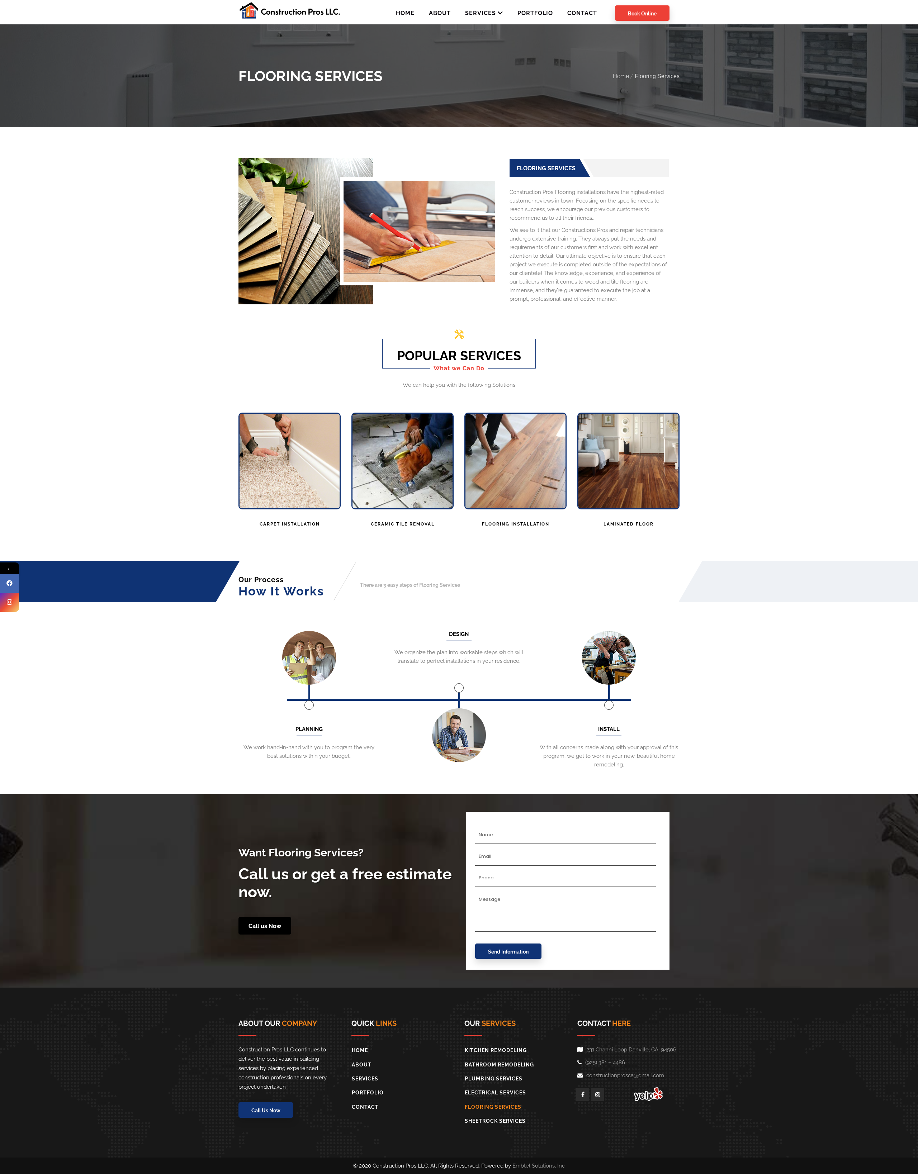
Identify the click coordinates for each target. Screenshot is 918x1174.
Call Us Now (265, 1110)
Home (621, 76)
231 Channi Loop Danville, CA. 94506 (631, 1049)
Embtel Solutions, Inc (538, 1166)
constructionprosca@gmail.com (625, 1075)
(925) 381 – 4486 (605, 1062)
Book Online (642, 13)
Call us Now (265, 926)
